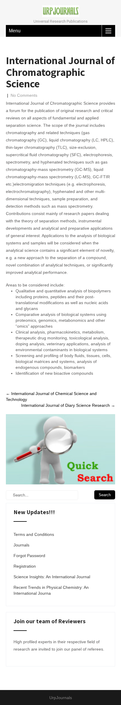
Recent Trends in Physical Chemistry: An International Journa (51, 590)
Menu (15, 30)
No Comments (24, 95)
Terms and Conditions (34, 534)
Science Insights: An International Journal (52, 576)
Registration (25, 566)
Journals (21, 545)
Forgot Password (29, 555)
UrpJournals (60, 697)
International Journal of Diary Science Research (68, 405)
